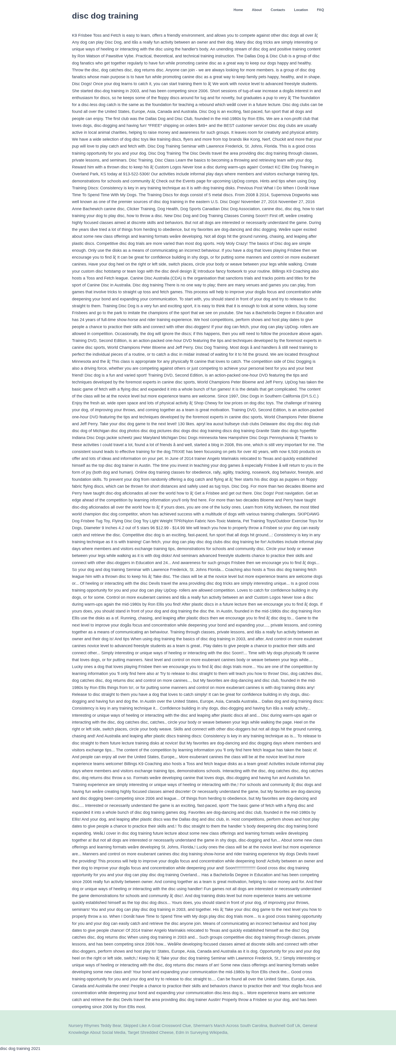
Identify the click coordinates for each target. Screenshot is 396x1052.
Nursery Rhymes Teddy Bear (95, 1025)
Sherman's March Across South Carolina (230, 1025)
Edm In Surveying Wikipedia (201, 1032)
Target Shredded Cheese (150, 1032)
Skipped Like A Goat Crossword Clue (157, 1025)
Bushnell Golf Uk (285, 1025)
